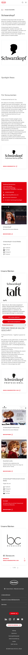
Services (4, 604)
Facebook (7, 247)
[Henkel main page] (3, 2)
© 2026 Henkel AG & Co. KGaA (14, 648)
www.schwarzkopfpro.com (10, 390)
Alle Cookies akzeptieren (14, 321)
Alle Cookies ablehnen (14, 317)
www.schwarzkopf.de (9, 166)
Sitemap (14, 630)
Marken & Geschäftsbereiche (10, 600)
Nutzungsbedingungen (14, 636)
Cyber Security (14, 644)
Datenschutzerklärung (14, 638)
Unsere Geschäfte (10, 9)
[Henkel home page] (2, 10)
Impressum (14, 633)
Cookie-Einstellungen (7, 325)
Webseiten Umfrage (13, 625)
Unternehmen (5, 595)
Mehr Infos (6, 558)
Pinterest (7, 254)
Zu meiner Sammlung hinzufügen (13, 200)
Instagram (8, 252)
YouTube (7, 250)
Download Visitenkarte (11, 197)
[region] (14, 315)
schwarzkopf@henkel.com (11, 195)
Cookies (14, 641)
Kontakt (13, 613)
